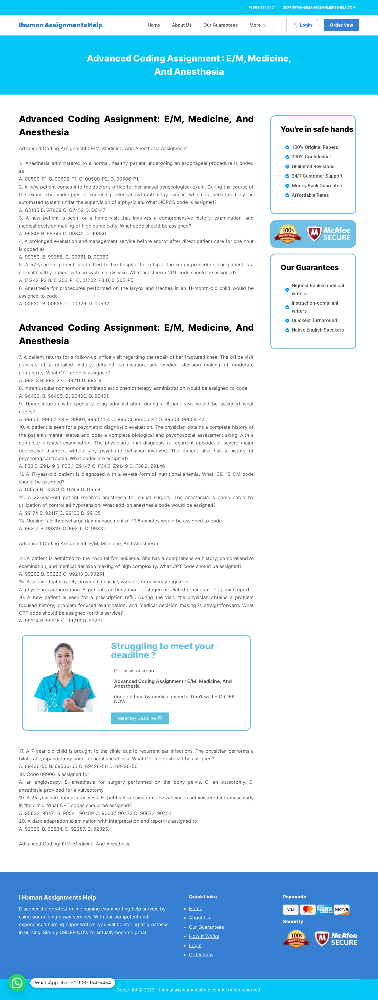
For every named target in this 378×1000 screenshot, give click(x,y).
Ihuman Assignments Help (60, 25)
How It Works (204, 936)
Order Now (341, 25)
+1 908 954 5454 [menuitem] (262, 7)
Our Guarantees (206, 927)
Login (195, 945)
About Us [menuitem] (182, 25)
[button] (140, 718)
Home (195, 908)
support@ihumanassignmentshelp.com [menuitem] (319, 7)
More (255, 25)
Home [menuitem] (154, 25)
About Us (199, 918)
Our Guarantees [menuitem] (220, 25)
